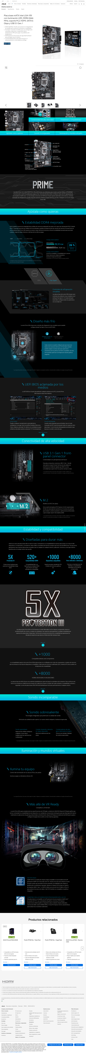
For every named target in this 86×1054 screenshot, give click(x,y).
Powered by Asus (74, 1023)
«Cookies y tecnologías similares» (15, 1052)
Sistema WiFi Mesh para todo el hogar (35, 1014)
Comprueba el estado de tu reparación (62, 1011)
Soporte (22, 9)
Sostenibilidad (46, 1017)
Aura (72, 1039)
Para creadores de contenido (7, 1027)
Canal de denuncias (75, 1025)
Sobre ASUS (45, 1011)
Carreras (45, 1013)
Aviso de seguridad (61, 1020)
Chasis (16, 1029)
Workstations (18, 1019)
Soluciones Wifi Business (34, 1018)
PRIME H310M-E (6, 7)
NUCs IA (73, 1017)
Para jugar (3, 1031)
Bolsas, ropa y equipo (33, 1028)
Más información (12, 965)
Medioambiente (70, 1)
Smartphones (4, 1013)
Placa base (17, 1025)
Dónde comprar (32, 965)
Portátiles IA (73, 1011)
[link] (3, 3)
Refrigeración (18, 1031)
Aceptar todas (79, 1044)
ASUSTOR (45, 1019)
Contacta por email (61, 1016)
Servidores (31, 1020)
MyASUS (59, 1024)
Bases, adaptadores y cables (35, 1034)
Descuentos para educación (76, 1029)
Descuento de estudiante (76, 1031)
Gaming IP (31, 1036)
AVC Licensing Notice (75, 1033)
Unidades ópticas (18, 1035)
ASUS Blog (73, 1035)
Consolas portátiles (5, 1017)
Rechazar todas (68, 1044)
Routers (30, 1011)
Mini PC (16, 1017)
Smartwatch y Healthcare (6, 1015)
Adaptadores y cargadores (34, 1032)
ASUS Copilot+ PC (75, 1013)
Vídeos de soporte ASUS (62, 1022)
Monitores (3, 1035)
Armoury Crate (74, 1037)
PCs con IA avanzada (75, 1015)
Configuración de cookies (55, 1044)
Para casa (3, 1023)
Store (9, 3)
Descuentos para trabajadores (77, 1027)
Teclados (31, 1024)
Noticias (45, 1015)
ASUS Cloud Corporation (48, 1021)
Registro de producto (61, 1014)
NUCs (16, 1015)
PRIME (25, 1006)
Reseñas (17, 9)
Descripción (3, 9)
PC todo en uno (18, 1011)
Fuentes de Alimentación (20, 1033)
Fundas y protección (33, 1030)
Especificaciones (11, 9)
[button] (75, 1)
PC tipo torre (18, 1013)
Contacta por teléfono (61, 1018)
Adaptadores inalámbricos (34, 1016)
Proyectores (17, 1021)
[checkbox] (80, 64)
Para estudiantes (4, 1029)
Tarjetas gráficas (18, 1027)
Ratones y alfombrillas (33, 1026)
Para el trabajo (4, 1025)
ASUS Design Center (75, 1019)
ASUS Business (82, 1)
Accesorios (3, 1019)
